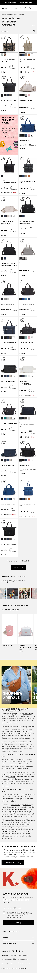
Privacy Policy (23, 516)
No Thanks (26, 522)
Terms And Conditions (16, 518)
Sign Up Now (11, 522)
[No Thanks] (32, 448)
